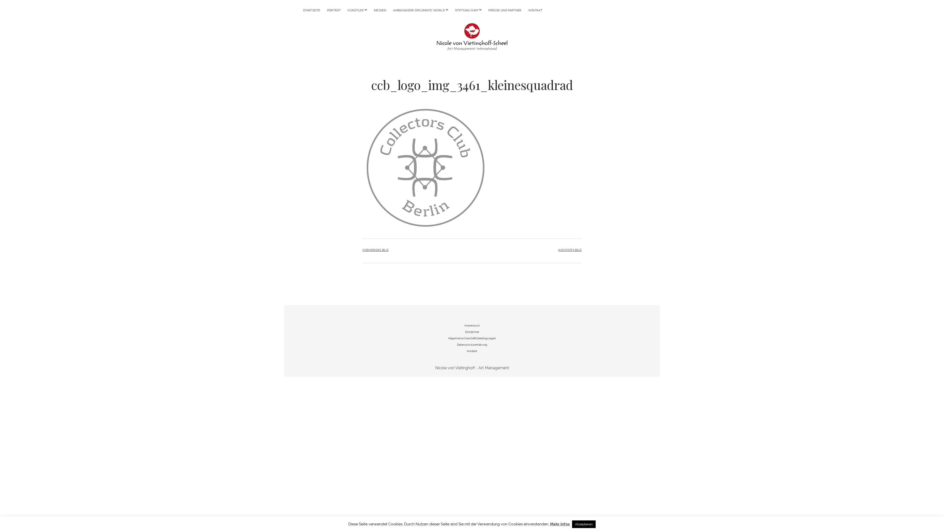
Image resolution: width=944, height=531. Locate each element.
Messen (380, 10)
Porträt (334, 10)
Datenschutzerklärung (472, 344)
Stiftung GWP (466, 10)
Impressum (472, 325)
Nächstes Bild (569, 250)
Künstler (356, 10)
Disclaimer (472, 332)
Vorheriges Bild (375, 250)
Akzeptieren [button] (584, 524)
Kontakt (536, 10)
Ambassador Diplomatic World (419, 10)
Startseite (311, 10)
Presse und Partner (504, 10)
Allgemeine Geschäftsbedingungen (472, 338)
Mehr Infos (560, 524)
